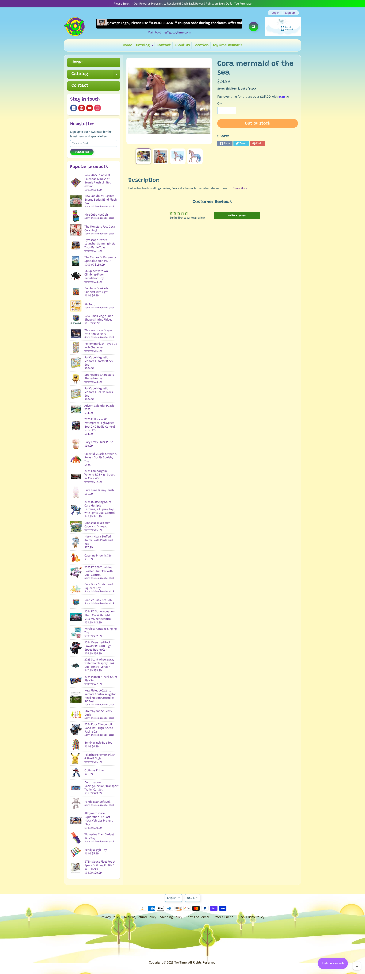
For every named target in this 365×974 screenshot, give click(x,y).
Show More (240, 188)
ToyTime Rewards (227, 45)
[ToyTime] (74, 26)
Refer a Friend (223, 917)
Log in (275, 12)
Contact (164, 45)
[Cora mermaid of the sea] (143, 156)
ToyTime (180, 962)
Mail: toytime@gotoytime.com (169, 32)
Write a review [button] (237, 215)
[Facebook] (73, 108)
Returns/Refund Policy (140, 917)
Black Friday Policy (250, 917)
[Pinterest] (81, 108)
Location (201, 45)
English (171, 898)
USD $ (191, 898)
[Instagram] (97, 108)
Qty (219, 103)
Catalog (145, 46)
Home (127, 45)
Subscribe (82, 152)
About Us (182, 45)
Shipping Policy (171, 917)
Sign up (290, 12)
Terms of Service (198, 917)
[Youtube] (89, 108)
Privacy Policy (110, 917)
